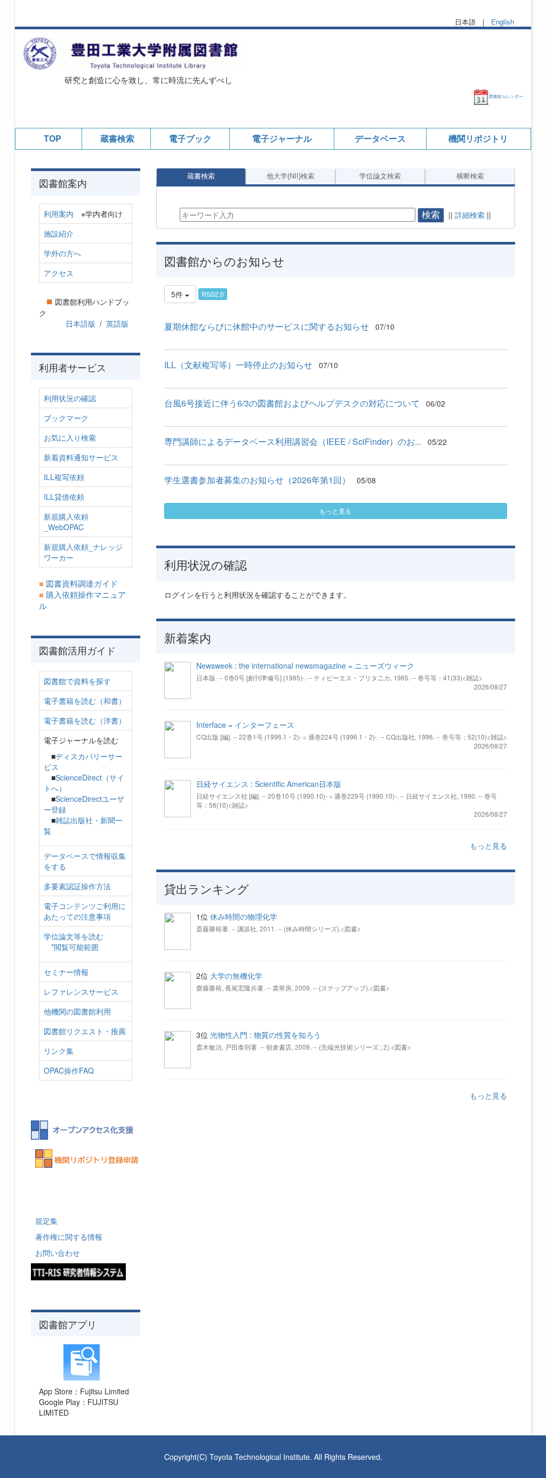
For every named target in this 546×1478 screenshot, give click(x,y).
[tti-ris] (78, 1270)
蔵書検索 (117, 138)
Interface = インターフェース (245, 724)
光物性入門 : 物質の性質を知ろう (265, 1034)
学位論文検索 (380, 176)
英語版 (117, 323)
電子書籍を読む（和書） (85, 700)
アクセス (59, 272)
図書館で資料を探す (77, 681)
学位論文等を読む (73, 936)
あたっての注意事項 (77, 916)
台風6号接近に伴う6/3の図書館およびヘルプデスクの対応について (292, 403)
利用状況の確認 (70, 398)
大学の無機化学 (236, 975)
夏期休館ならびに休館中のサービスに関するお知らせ (266, 326)
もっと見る (335, 510)
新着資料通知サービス (81, 457)
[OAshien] (85, 1128)
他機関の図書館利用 (77, 1011)
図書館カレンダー (506, 96)
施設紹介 (59, 233)
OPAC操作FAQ (69, 1070)
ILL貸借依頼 (64, 496)
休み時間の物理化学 (243, 916)
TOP (52, 138)
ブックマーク (66, 417)
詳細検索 (470, 214)
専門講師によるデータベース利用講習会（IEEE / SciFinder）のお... (292, 441)
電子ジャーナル (282, 138)
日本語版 (80, 323)
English (502, 22)
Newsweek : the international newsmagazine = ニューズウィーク (305, 665)
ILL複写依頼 (64, 477)
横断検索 (470, 176)
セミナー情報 (66, 972)
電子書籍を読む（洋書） (85, 720)
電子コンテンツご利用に (85, 905)
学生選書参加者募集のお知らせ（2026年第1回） (257, 480)
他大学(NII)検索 (291, 176)
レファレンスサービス (81, 991)
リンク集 (59, 1050)
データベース (380, 138)
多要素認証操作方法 (77, 886)
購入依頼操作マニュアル (82, 600)
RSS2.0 (213, 293)
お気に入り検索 (70, 437)
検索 (431, 215)
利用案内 (59, 213)
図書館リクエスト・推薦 (85, 1031)
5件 (178, 294)
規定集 (46, 1220)
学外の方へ (62, 253)
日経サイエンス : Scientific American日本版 (268, 783)
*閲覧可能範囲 (75, 946)
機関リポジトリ (478, 138)
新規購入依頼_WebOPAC (66, 521)
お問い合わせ (57, 1252)
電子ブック (190, 138)
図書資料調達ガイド (82, 583)
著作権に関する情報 (68, 1236)
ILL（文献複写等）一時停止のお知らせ (238, 365)
